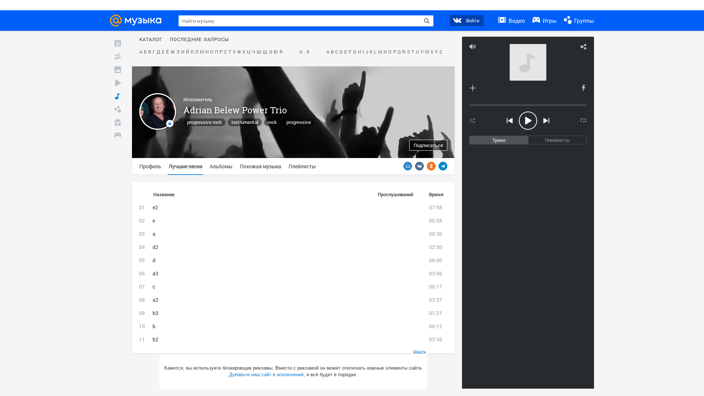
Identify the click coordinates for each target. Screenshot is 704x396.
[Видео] (118, 82)
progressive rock (204, 122)
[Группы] (118, 109)
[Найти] (426, 20)
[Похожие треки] (583, 88)
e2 (155, 207)
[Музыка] (118, 96)
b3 (155, 312)
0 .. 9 (304, 52)
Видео (516, 20)
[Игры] (118, 135)
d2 (155, 246)
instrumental (244, 122)
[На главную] (138, 20)
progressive (298, 122)
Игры (549, 20)
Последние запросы (199, 40)
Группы (583, 20)
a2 (155, 299)
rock (272, 122)
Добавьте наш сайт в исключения (266, 374)
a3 (155, 273)
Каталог (150, 40)
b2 (155, 339)
